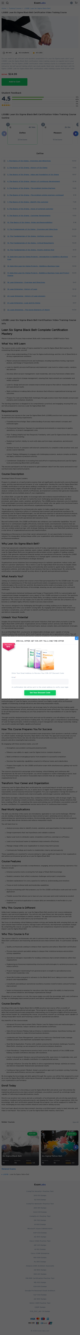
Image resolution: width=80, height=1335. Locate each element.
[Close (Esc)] (76, 638)
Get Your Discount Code (40, 693)
